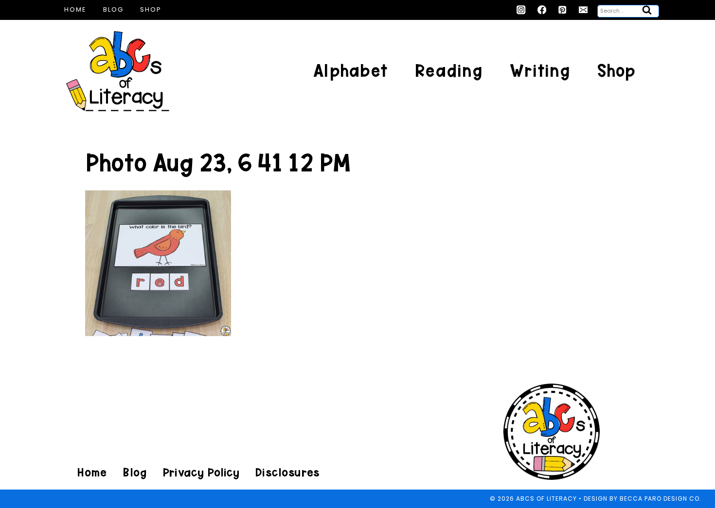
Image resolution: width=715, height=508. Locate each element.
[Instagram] (521, 10)
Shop (150, 9)
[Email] (583, 10)
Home (75, 9)
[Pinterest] (563, 10)
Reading (449, 71)
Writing (540, 71)
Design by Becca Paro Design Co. (642, 498)
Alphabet (350, 71)
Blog (113, 9)
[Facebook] (542, 10)
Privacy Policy (200, 472)
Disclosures (287, 472)
